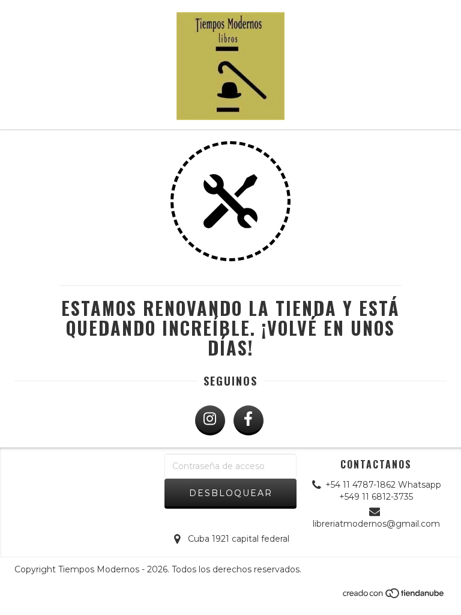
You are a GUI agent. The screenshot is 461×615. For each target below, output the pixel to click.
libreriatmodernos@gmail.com (376, 523)
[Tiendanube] (394, 596)
